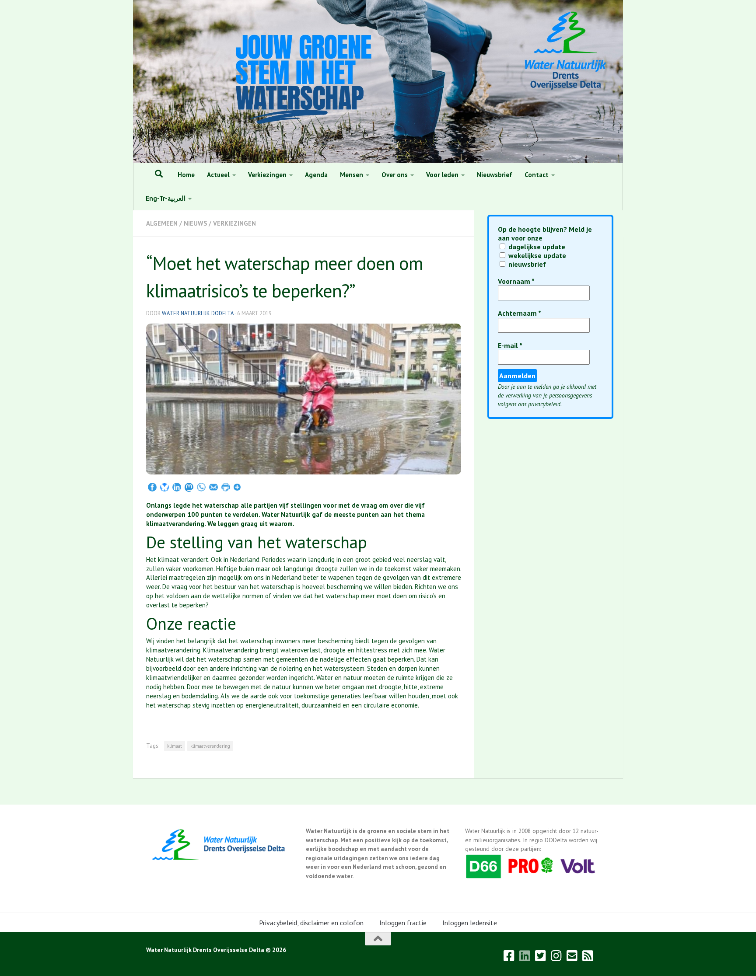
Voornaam (516, 281)
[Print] (226, 488)
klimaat (174, 746)
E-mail (510, 346)
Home (186, 175)
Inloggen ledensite (469, 922)
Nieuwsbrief (494, 175)
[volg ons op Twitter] (541, 956)
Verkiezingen (267, 175)
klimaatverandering (210, 746)
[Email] (213, 488)
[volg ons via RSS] (588, 956)
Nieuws (195, 223)
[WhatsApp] (201, 488)
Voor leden (442, 175)
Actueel (218, 175)
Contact (537, 175)
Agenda (316, 175)
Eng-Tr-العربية (166, 198)
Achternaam (519, 313)
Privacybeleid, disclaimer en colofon (311, 922)
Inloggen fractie (403, 922)
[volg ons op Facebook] (509, 956)
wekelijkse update (536, 255)
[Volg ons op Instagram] (556, 956)
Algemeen (162, 223)
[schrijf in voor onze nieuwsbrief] (572, 956)
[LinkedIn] (177, 488)
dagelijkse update (536, 246)
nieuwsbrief (526, 264)
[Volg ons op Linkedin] (525, 956)
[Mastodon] (189, 488)
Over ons (395, 175)
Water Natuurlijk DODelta (197, 313)
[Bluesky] (164, 488)
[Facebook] (152, 488)
